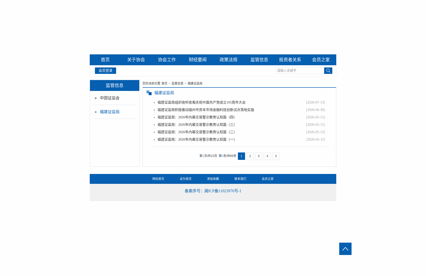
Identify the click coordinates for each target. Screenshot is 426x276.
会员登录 (105, 70)
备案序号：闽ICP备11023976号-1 (213, 191)
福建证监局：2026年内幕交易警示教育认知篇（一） (197, 139)
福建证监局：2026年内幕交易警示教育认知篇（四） (197, 117)
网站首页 (158, 179)
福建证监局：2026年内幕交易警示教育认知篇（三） (197, 125)
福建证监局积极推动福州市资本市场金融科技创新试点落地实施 (206, 110)
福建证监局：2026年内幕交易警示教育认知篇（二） (197, 132)
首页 (164, 83)
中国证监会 (110, 98)
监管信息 (115, 85)
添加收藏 (213, 179)
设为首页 (186, 179)
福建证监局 (110, 112)
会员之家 (268, 179)
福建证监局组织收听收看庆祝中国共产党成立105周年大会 (202, 102)
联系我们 (240, 179)
